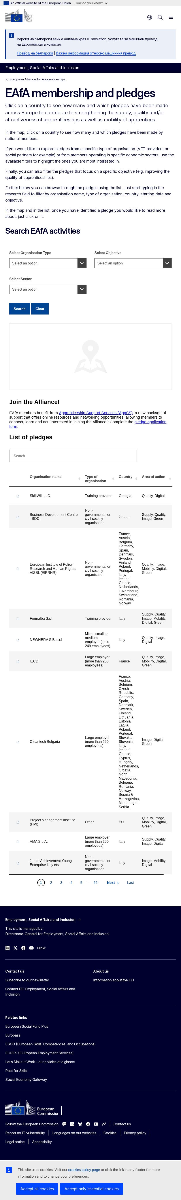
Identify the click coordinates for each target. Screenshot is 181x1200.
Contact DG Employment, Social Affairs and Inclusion (40, 991)
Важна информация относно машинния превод (96, 53)
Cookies (110, 1133)
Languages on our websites (74, 1133)
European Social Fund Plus (26, 1026)
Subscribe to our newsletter (27, 980)
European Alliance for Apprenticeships (38, 79)
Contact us (122, 1124)
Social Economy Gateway (26, 1079)
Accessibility (42, 1142)
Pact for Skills (16, 1070)
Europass (12, 1035)
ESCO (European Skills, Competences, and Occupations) (50, 1044)
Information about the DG (113, 980)
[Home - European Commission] (18, 15)
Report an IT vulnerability (25, 1133)
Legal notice (15, 1142)
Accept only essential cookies (91, 1188)
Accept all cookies (37, 1188)
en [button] (150, 17)
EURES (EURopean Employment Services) (39, 1053)
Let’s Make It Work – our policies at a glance (40, 1062)
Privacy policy (135, 1133)
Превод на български (35, 53)
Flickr (41, 948)
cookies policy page (84, 1169)
